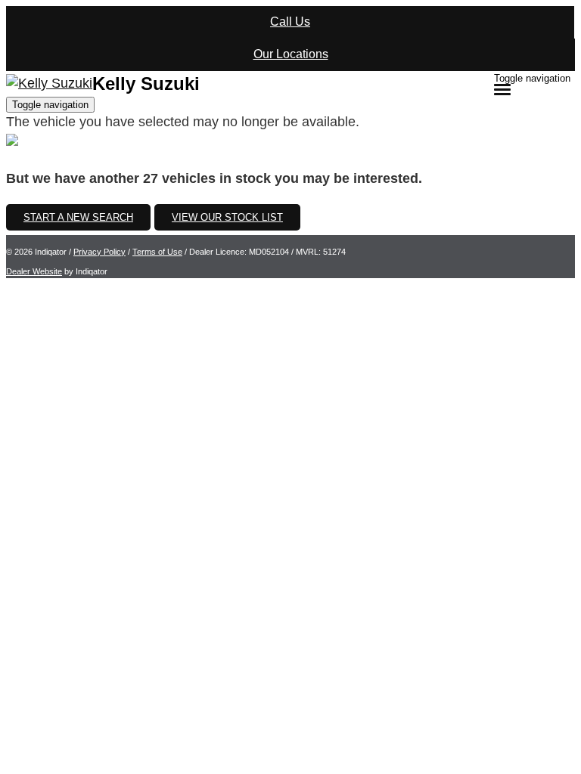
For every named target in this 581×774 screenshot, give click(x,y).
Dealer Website (34, 271)
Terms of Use (157, 251)
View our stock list (227, 217)
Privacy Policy (99, 251)
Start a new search (78, 217)
